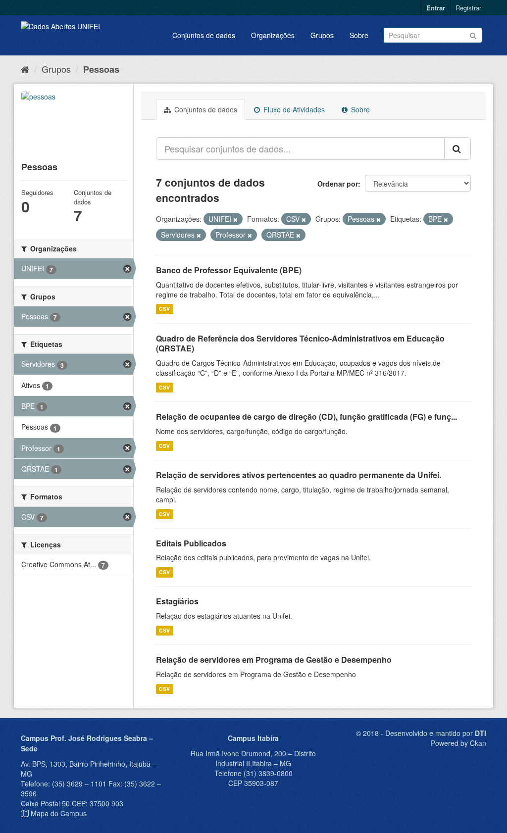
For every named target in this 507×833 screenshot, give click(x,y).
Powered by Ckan (458, 743)
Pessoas (101, 69)
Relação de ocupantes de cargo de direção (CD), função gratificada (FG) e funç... (306, 416)
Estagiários (177, 601)
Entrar (435, 7)
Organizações (273, 35)
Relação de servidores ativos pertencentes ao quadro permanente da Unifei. (298, 475)
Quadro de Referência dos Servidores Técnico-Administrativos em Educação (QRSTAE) (300, 343)
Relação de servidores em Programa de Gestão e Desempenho (274, 659)
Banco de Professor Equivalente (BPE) (229, 270)
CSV (164, 309)
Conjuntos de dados (203, 35)
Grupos (322, 35)
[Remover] (235, 219)
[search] (457, 148)
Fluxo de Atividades (293, 109)
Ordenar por (337, 184)
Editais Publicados (191, 543)
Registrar (468, 7)
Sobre (359, 35)
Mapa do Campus (59, 813)
